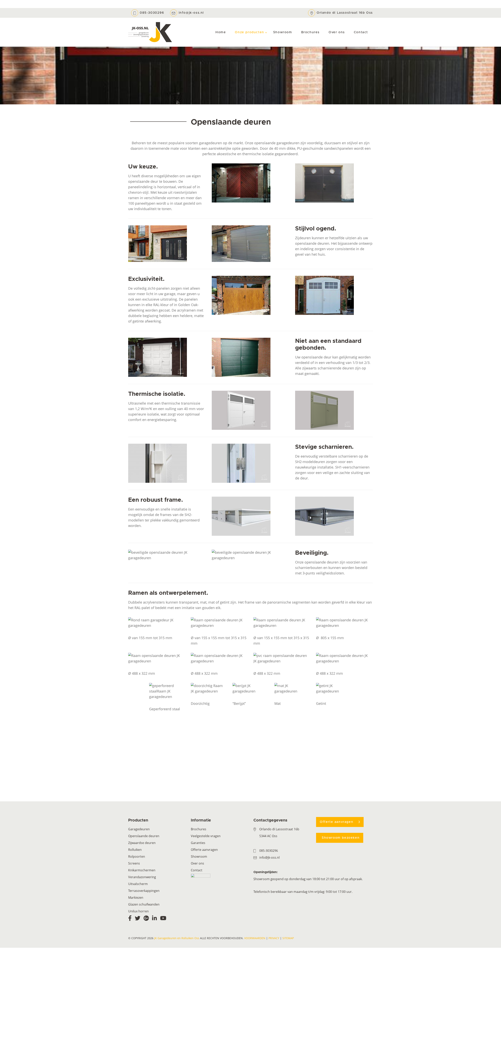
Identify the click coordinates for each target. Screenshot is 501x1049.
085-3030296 (152, 12)
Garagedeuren (139, 829)
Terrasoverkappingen (143, 891)
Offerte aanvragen (204, 849)
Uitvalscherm (138, 884)
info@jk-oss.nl (191, 12)
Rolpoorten (136, 856)
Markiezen (135, 897)
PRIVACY (274, 938)
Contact (196, 870)
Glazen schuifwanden (143, 904)
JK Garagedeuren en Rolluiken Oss (176, 938)
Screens (134, 863)
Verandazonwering (142, 877)
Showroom (199, 856)
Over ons (197, 863)
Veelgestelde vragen (206, 836)
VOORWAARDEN (254, 938)
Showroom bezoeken (341, 837)
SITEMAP (288, 938)
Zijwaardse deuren (142, 843)
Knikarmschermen (141, 870)
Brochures (198, 829)
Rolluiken (135, 849)
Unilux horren (138, 911)
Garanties (198, 843)
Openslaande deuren (143, 836)
